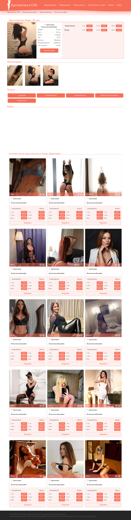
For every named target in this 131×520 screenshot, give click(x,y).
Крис (88, 265)
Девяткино (50, 25)
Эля (87, 405)
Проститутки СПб (13, 12)
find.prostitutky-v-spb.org (45, 516)
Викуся (88, 335)
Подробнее (28, 223)
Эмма (12, 194)
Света (50, 194)
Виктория (89, 194)
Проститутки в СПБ (24, 5)
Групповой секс (80, 95)
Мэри (12, 405)
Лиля (12, 335)
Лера (50, 265)
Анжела (51, 476)
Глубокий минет (51, 95)
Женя (88, 476)
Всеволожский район (29, 12)
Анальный (21, 95)
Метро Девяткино (46, 12)
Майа (12, 265)
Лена (50, 405)
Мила (12, 476)
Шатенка (57, 40)
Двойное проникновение (109, 95)
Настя (50, 335)
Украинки (57, 43)
